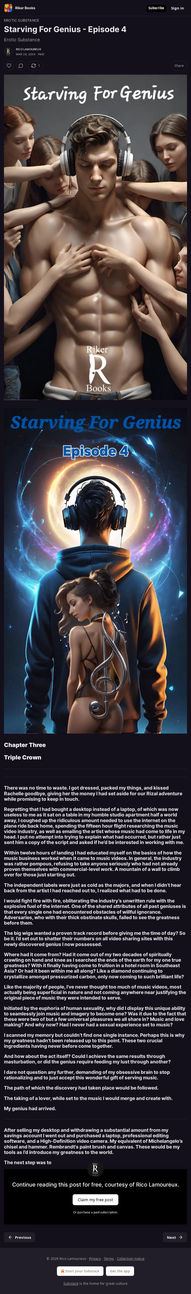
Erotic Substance (21, 20)
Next (171, 1237)
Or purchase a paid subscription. (95, 1212)
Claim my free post (95, 1199)
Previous (23, 1237)
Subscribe (156, 8)
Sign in (177, 7)
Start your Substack (82, 1271)
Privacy (95, 1258)
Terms (109, 1258)
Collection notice (130, 1258)
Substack (70, 1283)
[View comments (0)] (21, 66)
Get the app (120, 1271)
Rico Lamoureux (28, 49)
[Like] (9, 66)
